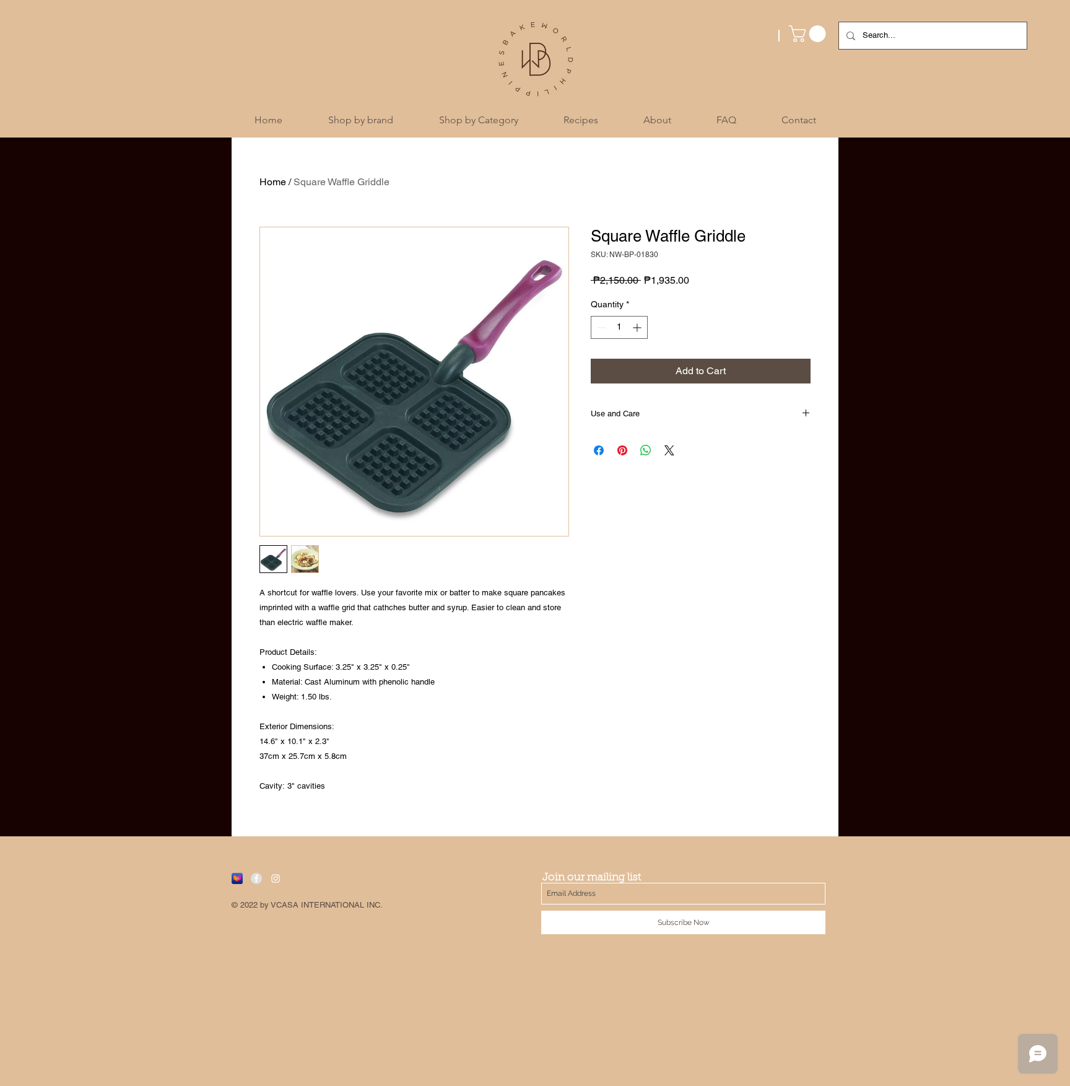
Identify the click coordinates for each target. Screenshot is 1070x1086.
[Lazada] (237, 878)
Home (272, 182)
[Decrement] (600, 327)
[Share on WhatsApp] (645, 450)
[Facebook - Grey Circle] (256, 878)
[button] (809, 33)
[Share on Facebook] (598, 450)
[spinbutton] (619, 327)
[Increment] (638, 327)
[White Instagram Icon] (275, 878)
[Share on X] (669, 450)
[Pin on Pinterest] (622, 450)
